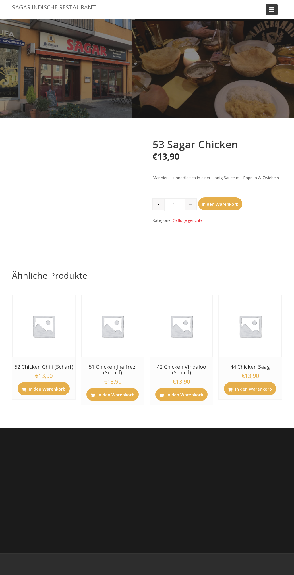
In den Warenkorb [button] (47, 389)
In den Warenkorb (220, 204)
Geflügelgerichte (188, 220)
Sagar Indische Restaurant (54, 7)
